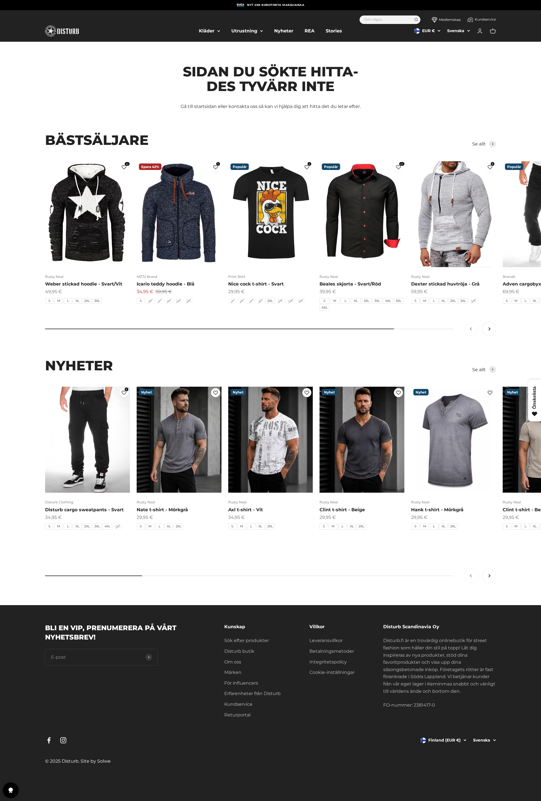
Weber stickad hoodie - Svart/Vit (83, 284)
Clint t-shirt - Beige (342, 509)
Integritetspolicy (328, 662)
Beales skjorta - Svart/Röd (350, 284)
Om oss (232, 662)
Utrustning (244, 31)
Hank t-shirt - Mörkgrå (437, 509)
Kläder (206, 31)
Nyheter (283, 31)
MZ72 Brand (147, 277)
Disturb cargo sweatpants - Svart (84, 509)
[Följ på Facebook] (49, 740)
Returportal (237, 715)
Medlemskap (450, 19)
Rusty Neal (54, 277)
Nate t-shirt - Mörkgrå (162, 509)
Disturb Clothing (59, 502)
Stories (334, 31)
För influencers (241, 683)
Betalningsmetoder (331, 651)
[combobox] (385, 20)
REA (309, 31)
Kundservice (485, 19)
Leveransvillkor (326, 640)
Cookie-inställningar (331, 672)
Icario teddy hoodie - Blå (165, 284)
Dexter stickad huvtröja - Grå (445, 284)
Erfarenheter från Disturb (252, 693)
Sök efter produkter (246, 640)
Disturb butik (239, 651)
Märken (232, 672)
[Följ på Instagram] (63, 740)
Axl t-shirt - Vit (245, 509)
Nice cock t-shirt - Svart (256, 284)
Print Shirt (236, 277)
